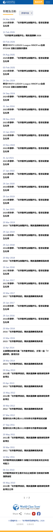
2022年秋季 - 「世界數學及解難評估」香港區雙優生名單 (26, 137)
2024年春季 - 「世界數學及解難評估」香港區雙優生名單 (26, 98)
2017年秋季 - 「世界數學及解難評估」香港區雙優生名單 (26, 272)
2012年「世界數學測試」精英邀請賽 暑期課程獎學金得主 (26, 397)
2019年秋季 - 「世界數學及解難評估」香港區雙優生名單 (26, 188)
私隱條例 (30, 524)
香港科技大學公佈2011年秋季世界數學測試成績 (25, 418)
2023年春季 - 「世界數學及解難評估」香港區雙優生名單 (26, 124)
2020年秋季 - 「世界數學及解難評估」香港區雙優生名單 (26, 214)
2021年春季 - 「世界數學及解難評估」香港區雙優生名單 (26, 162)
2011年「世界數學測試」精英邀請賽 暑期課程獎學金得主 (26, 439)
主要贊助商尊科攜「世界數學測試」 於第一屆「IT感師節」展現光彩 (26, 352)
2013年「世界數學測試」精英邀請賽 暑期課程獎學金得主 (26, 375)
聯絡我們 (38, 2)
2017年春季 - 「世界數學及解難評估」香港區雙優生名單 (26, 285)
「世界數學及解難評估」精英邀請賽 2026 (22, 35)
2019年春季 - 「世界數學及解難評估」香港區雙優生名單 (26, 201)
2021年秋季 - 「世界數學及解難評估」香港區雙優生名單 (26, 175)
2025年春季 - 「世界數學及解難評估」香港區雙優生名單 (26, 59)
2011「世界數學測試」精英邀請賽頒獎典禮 (23, 450)
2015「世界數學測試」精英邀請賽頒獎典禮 (23, 341)
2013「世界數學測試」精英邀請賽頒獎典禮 (23, 386)
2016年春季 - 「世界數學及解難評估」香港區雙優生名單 (26, 320)
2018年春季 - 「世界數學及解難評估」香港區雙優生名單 (26, 249)
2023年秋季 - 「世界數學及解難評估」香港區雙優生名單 (26, 111)
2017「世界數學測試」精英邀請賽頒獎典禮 (23, 296)
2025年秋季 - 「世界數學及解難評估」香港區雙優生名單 (26, 24)
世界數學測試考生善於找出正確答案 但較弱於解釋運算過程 (26, 474)
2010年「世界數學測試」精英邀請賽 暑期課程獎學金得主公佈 (26, 487)
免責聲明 (19, 524)
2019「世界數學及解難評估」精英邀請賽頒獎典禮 (26, 225)
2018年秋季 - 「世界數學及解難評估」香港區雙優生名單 (26, 237)
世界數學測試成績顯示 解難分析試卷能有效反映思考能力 (26, 462)
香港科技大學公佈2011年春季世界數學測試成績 (25, 428)
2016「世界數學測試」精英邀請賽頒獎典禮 (23, 332)
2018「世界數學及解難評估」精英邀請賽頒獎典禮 (26, 261)
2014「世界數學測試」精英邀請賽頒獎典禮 (23, 364)
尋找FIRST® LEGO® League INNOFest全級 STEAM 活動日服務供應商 (24, 47)
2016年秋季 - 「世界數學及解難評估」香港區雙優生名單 (26, 307)
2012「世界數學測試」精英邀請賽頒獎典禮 (23, 409)
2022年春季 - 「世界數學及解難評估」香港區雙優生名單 (26, 150)
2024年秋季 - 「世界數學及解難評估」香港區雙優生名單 (26, 72)
